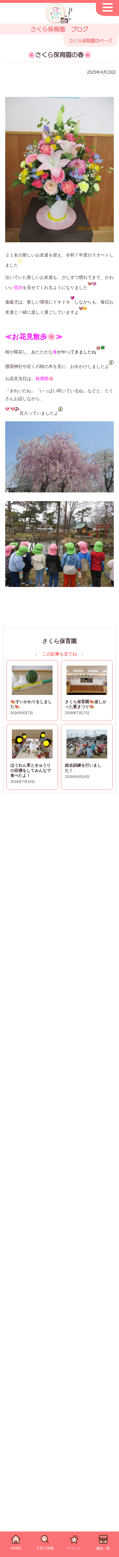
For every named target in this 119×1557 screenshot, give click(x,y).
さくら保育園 (59, 641)
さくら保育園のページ (90, 40)
